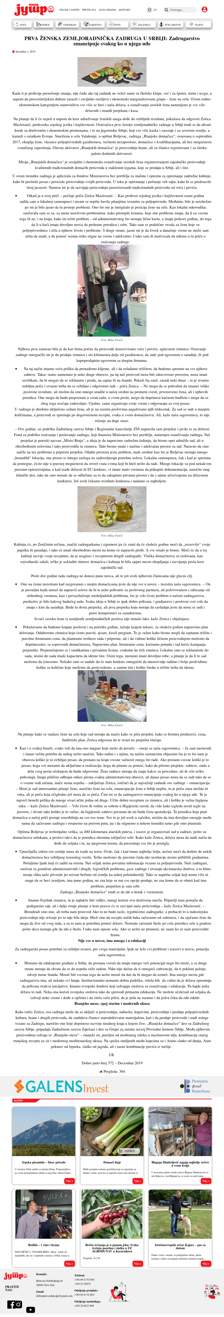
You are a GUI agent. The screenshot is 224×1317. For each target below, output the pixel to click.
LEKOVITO (95, 24)
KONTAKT (125, 9)
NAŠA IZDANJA (107, 9)
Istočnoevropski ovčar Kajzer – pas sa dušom (180, 1246)
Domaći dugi (112, 1162)
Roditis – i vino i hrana (43, 1245)
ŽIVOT (117, 24)
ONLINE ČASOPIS (69, 9)
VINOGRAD (69, 24)
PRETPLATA (89, 9)
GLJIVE (199, 24)
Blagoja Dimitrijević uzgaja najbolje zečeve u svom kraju (180, 1164)
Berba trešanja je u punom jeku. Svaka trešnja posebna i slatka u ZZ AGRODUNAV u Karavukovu (112, 1248)
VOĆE (23, 24)
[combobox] (180, 9)
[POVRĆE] (129, 1154)
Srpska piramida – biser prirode (44, 1162)
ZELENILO (144, 24)
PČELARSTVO (173, 24)
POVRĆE (45, 24)
